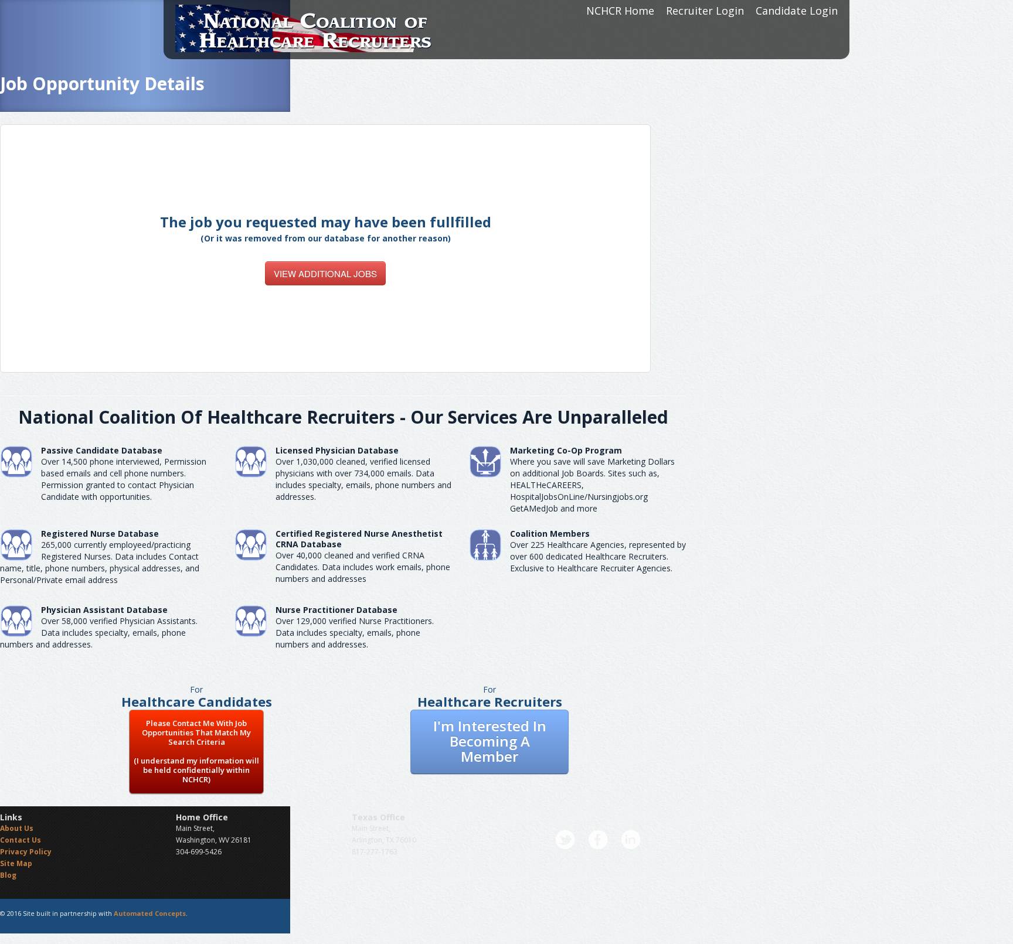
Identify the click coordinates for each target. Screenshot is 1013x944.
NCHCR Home (620, 11)
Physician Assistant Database (104, 609)
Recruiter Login (705, 11)
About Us (16, 828)
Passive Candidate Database (101, 450)
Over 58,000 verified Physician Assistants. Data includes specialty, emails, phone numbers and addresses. (99, 632)
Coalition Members (550, 533)
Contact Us (20, 840)
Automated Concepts (150, 913)
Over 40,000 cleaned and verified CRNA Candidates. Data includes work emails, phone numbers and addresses (363, 567)
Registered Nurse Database (100, 533)
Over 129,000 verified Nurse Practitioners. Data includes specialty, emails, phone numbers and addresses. (355, 632)
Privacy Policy (26, 852)
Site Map (16, 863)
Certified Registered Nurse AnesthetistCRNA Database (359, 539)
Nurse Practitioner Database (336, 609)
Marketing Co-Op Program (566, 450)
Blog (8, 875)
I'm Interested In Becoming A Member (489, 741)
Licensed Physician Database (337, 450)
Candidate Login (797, 11)
